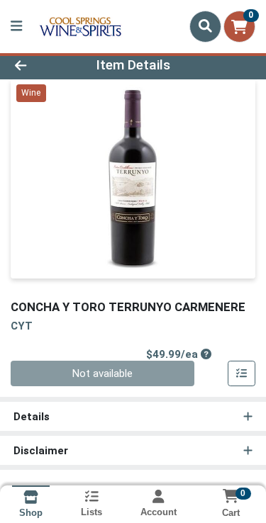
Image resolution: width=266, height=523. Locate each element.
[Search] (205, 26)
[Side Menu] (16, 27)
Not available (102, 373)
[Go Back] (41, 65)
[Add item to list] (242, 373)
